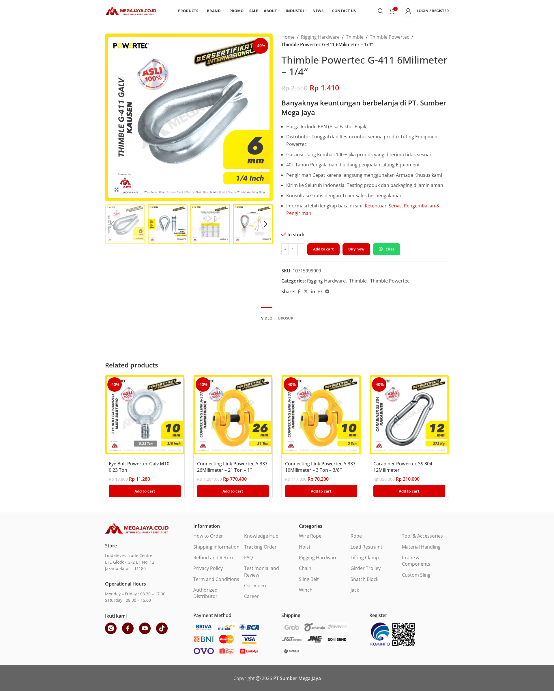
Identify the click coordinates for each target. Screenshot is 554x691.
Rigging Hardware (320, 37)
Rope (356, 536)
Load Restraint (366, 547)
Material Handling (421, 547)
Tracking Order (260, 547)
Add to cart (323, 249)
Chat (389, 249)
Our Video (255, 585)
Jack (355, 590)
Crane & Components (416, 560)
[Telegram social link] (327, 292)
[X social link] (306, 292)
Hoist (304, 547)
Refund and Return (214, 557)
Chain (305, 568)
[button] (112, 224)
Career (251, 596)
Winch (305, 590)
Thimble (355, 37)
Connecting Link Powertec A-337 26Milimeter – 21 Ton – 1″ (232, 466)
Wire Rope (310, 536)
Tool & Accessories (422, 536)
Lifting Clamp (365, 557)
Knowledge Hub (261, 536)
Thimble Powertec (389, 37)
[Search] (380, 11)
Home (288, 37)
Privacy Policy (208, 568)
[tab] (266, 315)
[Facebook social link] (298, 292)
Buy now (356, 249)
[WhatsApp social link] (320, 292)
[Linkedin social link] (313, 292)
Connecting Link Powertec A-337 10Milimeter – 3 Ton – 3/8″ (320, 466)
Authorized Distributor (205, 593)
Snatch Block (364, 579)
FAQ (248, 557)
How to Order (208, 536)
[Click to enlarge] (116, 190)
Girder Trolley (366, 568)
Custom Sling (416, 575)
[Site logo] (130, 10)
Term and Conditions (216, 579)
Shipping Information (216, 547)
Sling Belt (309, 579)
